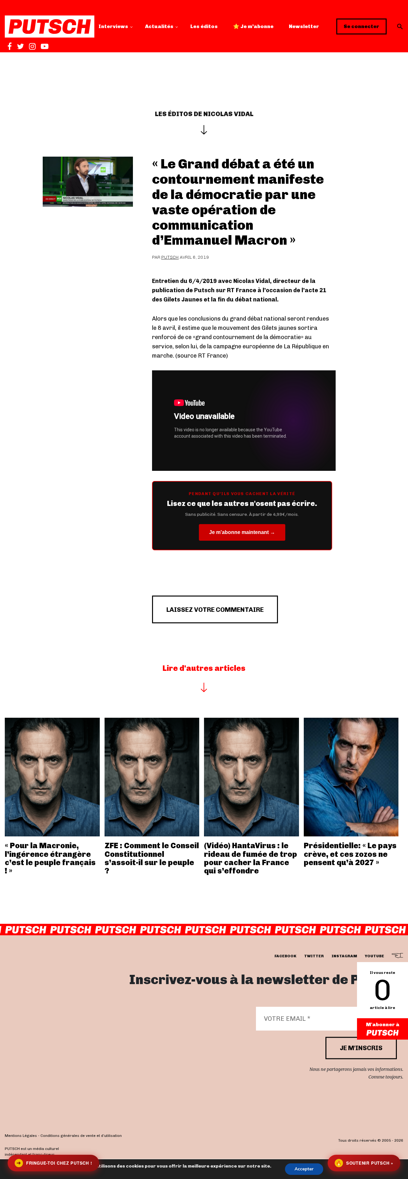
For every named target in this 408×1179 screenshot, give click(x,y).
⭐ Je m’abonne (253, 26)
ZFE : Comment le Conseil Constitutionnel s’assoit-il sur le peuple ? (152, 858)
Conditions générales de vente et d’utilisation (81, 1135)
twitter (314, 956)
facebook (285, 956)
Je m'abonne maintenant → (242, 532)
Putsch (170, 257)
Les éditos (204, 26)
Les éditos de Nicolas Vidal (204, 114)
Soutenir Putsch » (364, 1163)
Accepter (304, 1169)
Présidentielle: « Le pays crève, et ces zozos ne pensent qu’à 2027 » (350, 854)
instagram (344, 956)
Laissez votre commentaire (215, 609)
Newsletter (304, 26)
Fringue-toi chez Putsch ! (54, 1163)
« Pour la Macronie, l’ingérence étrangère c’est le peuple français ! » (50, 858)
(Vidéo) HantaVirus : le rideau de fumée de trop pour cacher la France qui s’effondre (250, 858)
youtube (374, 956)
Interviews (113, 26)
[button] (400, 26)
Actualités (159, 26)
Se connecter (361, 26)
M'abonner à (382, 1024)
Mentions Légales (21, 1135)
